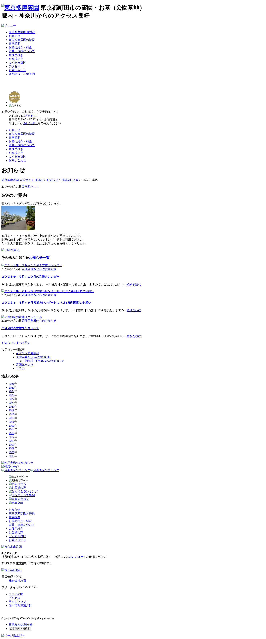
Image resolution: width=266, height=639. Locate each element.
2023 (11, 395)
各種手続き (16, 55)
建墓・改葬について (22, 51)
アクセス (14, 66)
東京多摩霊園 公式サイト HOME (22, 179)
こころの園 (16, 594)
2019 (11, 410)
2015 (11, 425)
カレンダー (30, 123)
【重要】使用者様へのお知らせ (43, 360)
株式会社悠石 (17, 580)
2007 (11, 456)
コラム (20, 368)
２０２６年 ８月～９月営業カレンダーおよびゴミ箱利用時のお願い (46, 302)
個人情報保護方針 (20, 605)
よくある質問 (17, 62)
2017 (11, 417)
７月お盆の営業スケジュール (20, 328)
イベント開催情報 (27, 353)
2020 (11, 406)
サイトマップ (17, 601)
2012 (11, 436)
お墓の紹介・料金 (20, 47)
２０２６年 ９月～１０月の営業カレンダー (30, 276)
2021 (11, 402)
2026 (11, 383)
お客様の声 (16, 58)
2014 (11, 429)
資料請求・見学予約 (22, 74)
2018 (11, 414)
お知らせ (14, 35)
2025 (11, 387)
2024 (11, 391)
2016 (11, 421)
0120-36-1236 (30, 587)
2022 (11, 398)
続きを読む (134, 284)
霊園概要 (14, 43)
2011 (11, 440)
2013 (11, 433)
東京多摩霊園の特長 (22, 39)
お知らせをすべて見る (15, 342)
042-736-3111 (17, 115)
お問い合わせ (17, 70)
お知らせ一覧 (39, 258)
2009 (11, 448)
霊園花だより (70, 179)
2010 (11, 444)
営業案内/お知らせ (21, 624)
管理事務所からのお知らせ (39, 269)
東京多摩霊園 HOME (22, 32)
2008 (11, 452)
